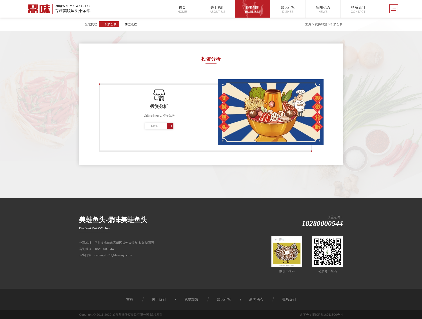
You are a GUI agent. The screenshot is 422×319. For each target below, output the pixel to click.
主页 (308, 24)
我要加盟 (321, 24)
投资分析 (111, 24)
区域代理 (91, 24)
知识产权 (224, 299)
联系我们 (289, 299)
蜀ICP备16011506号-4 (327, 314)
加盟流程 (131, 24)
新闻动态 (256, 299)
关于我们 (159, 299)
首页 (129, 299)
